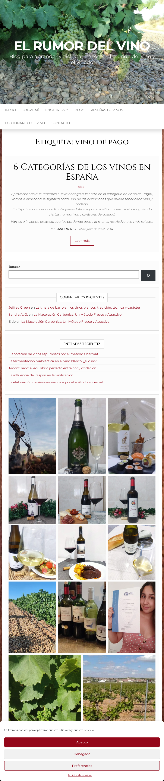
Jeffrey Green (19, 307)
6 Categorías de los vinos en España (82, 172)
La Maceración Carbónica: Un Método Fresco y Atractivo (78, 314)
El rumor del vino (82, 46)
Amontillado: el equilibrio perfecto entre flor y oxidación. (53, 368)
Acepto (82, 742)
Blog (79, 110)
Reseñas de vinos (107, 110)
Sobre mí (30, 110)
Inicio (10, 110)
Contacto (60, 123)
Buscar (14, 267)
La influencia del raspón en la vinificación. (41, 375)
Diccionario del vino (25, 123)
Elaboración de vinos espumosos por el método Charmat (53, 354)
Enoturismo (56, 110)
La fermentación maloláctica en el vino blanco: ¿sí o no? (53, 361)
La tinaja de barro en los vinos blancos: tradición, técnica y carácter (88, 307)
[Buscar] (148, 275)
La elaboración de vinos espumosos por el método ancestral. (56, 382)
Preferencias (82, 766)
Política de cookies (80, 775)
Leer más (82, 241)
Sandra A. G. (66, 229)
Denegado (82, 754)
